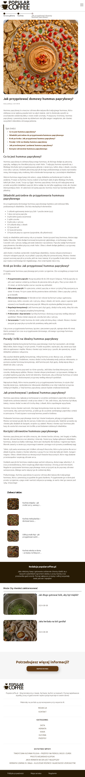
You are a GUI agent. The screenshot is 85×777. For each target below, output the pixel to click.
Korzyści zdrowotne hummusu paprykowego (28, 149)
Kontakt (42, 712)
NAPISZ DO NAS (42, 669)
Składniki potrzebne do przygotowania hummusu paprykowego (36, 135)
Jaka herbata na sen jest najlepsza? (42, 760)
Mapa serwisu (36, 773)
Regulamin (52, 773)
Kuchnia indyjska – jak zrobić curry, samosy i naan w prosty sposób (31, 504)
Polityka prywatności (15, 773)
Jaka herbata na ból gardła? (52, 621)
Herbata (42, 729)
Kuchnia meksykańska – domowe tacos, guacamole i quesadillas (31, 520)
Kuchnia (20, 16)
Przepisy (42, 738)
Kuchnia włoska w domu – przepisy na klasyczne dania (31, 551)
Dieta (42, 725)
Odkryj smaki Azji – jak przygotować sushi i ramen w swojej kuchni (31, 536)
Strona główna (9, 16)
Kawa (42, 732)
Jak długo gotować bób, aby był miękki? (58, 595)
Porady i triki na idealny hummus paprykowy (28, 142)
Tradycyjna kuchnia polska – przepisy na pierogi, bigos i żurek (42, 753)
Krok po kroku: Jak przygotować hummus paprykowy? (32, 139)
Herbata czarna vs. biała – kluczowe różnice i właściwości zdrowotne (42, 763)
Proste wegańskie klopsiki (42, 757)
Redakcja (42, 708)
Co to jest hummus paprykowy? (22, 132)
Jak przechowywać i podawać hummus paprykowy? (31, 145)
